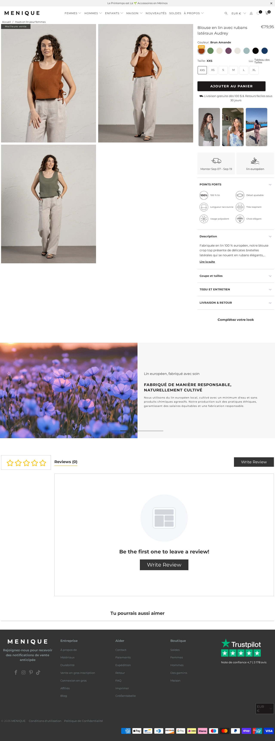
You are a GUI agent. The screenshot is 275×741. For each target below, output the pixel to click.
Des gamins (178, 672)
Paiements (123, 657)
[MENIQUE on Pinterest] (31, 673)
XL (254, 69)
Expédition (123, 665)
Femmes (176, 657)
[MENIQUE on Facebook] (16, 673)
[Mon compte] (251, 13)
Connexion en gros (73, 680)
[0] (258, 13)
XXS (202, 70)
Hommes (176, 665)
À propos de (68, 650)
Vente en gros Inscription (77, 672)
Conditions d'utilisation (45, 721)
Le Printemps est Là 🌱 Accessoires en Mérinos (137, 3)
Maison (175, 680)
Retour (120, 672)
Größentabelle (125, 695)
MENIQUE (18, 721)
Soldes (175, 650)
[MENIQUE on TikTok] (38, 673)
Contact (120, 650)
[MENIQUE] (22, 13)
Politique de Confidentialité (83, 721)
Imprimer (122, 688)
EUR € (236, 13)
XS (212, 69)
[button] (73, 12)
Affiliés (65, 688)
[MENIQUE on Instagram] (23, 673)
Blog (63, 695)
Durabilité (67, 665)
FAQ (118, 680)
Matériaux (67, 657)
